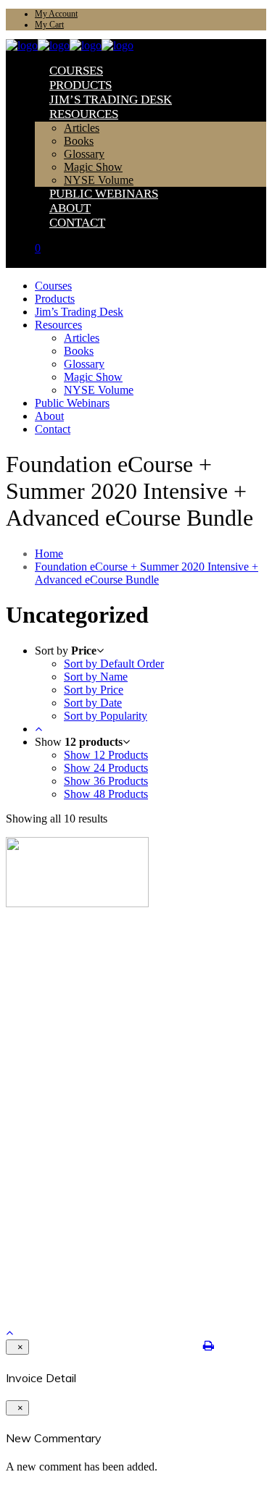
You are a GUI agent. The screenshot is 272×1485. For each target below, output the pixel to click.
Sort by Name (96, 676)
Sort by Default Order (114, 663)
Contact (50, 1013)
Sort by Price (93, 689)
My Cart (49, 25)
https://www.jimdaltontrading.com (85, 1271)
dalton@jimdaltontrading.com (77, 1259)
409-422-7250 (43, 1247)
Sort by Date (93, 703)
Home (49, 553)
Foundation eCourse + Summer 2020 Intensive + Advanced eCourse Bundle (146, 573)
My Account (56, 14)
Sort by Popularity (105, 716)
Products (52, 967)
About (47, 1001)
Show (106, 755)
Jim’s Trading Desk (75, 978)
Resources (55, 990)
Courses (51, 955)
